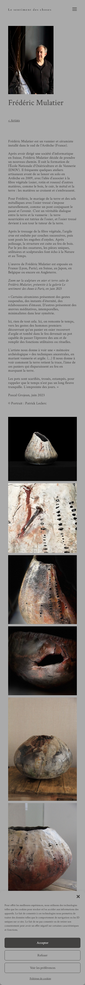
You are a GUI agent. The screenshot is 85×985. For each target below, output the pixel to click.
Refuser (42, 955)
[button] (78, 896)
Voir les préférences (42, 968)
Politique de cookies (40, 978)
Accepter (43, 943)
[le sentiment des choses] (29, 9)
